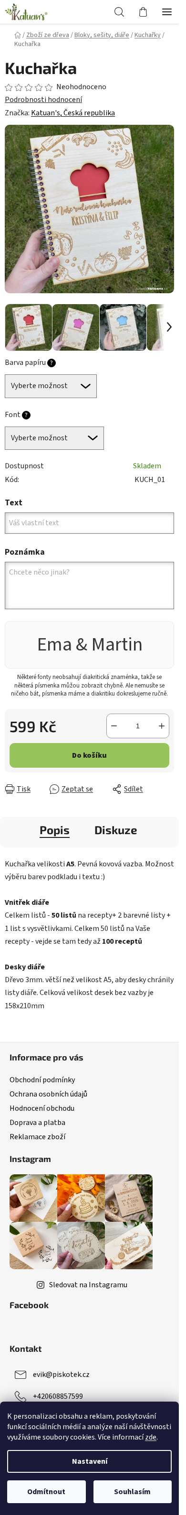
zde (150, 1437)
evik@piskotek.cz (61, 1374)
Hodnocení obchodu (42, 1108)
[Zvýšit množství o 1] (162, 726)
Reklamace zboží (37, 1137)
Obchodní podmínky (42, 1080)
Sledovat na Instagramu (88, 1285)
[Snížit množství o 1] (114, 726)
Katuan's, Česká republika (73, 113)
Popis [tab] (55, 830)
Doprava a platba (37, 1122)
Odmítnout (46, 1492)
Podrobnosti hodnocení (43, 99)
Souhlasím (132, 1492)
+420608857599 (58, 1396)
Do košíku (89, 755)
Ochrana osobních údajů (48, 1094)
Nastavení (89, 1461)
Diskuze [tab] (115, 830)
